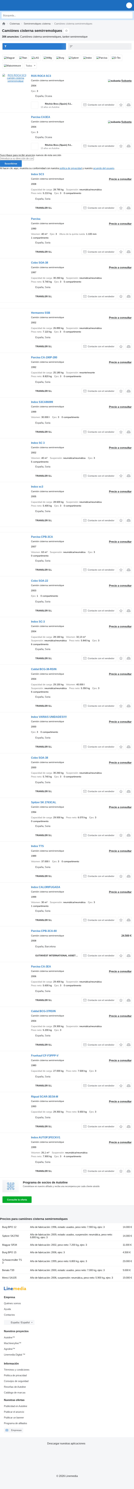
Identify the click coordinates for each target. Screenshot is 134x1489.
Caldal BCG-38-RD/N (44, 669)
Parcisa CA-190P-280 (44, 357)
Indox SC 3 (38, 442)
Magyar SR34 (9, 1244)
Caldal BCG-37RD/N (43, 1011)
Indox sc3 (37, 486)
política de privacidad (70, 168)
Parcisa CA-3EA (41, 966)
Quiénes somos (12, 1303)
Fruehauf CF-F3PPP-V (45, 1055)
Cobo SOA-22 (39, 580)
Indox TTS (37, 846)
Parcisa (35, 218)
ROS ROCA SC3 (41, 76)
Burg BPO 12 (9, 1227)
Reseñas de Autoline (15, 1386)
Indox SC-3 (38, 621)
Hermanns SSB (40, 312)
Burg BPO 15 (9, 1252)
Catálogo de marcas (14, 1392)
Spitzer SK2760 (10, 1235)
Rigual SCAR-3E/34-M (44, 1096)
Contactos (9, 1314)
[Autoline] (4, 24)
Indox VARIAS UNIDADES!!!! (49, 716)
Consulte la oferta (17, 1199)
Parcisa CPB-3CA (42, 536)
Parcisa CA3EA (40, 117)
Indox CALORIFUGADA (45, 887)
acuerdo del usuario (103, 168)
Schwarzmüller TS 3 (12, 1261)
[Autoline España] (21, 5)
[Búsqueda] (129, 15)
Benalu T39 (8, 1270)
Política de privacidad (15, 1375)
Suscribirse (11, 163)
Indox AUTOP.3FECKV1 (45, 1137)
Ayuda (7, 1309)
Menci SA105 (9, 1277)
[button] (129, 5)
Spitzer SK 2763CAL (43, 802)
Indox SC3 (37, 174)
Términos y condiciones (16, 1369)
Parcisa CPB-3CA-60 (44, 931)
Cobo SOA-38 (39, 262)
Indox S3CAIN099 (42, 402)
